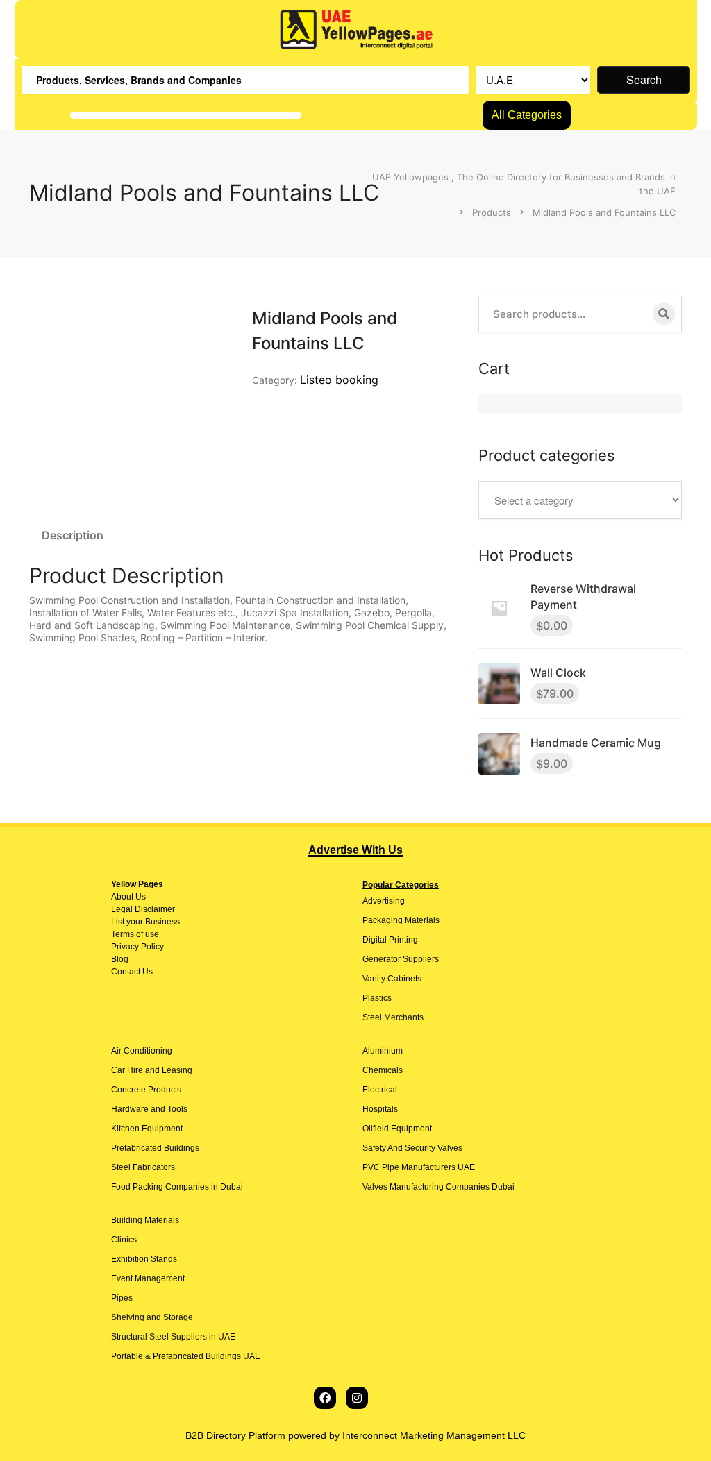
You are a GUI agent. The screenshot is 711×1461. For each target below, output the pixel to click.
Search (644, 79)
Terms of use (135, 934)
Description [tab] (72, 535)
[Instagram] (357, 1398)
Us (139, 897)
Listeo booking (339, 380)
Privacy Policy (137, 947)
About (122, 897)
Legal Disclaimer (143, 909)
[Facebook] (325, 1398)
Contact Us (132, 972)
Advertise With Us (355, 850)
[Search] (664, 314)
